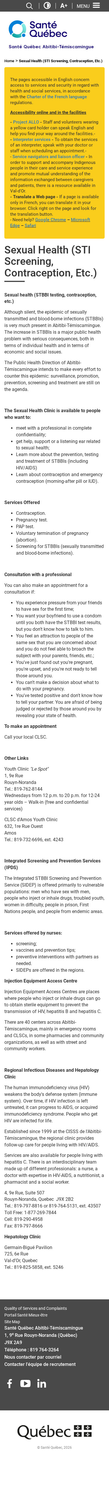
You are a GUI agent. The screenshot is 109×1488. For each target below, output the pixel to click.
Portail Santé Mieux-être (25, 1315)
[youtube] (26, 1385)
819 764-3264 (44, 1350)
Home (9, 61)
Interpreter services (32, 139)
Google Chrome (50, 219)
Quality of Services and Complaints (35, 1308)
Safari (30, 225)
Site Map (12, 1321)
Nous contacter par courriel (32, 1357)
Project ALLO (26, 122)
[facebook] (10, 1385)
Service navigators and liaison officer (48, 156)
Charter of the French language (57, 96)
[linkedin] (42, 1385)
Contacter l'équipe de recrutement (40, 1364)
